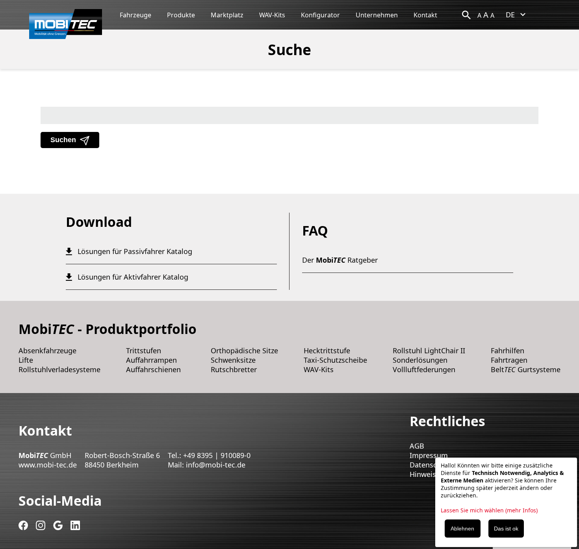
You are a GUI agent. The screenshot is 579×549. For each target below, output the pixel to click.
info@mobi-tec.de (215, 464)
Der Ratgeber (340, 260)
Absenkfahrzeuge (47, 350)
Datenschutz (430, 464)
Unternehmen (377, 15)
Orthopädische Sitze (244, 350)
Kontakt (425, 15)
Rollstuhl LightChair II (429, 350)
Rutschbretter (234, 369)
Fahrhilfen (507, 350)
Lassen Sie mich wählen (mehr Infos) (489, 510)
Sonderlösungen (420, 360)
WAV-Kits (272, 15)
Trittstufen (143, 350)
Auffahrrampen (151, 360)
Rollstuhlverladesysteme (59, 369)
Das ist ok (506, 528)
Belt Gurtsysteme (525, 369)
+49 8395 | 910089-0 (217, 455)
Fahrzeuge (135, 15)
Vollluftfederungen (424, 369)
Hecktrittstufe (327, 350)
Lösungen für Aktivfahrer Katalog (133, 277)
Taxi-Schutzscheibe (335, 360)
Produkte (181, 15)
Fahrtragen (509, 360)
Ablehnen (462, 528)
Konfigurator (320, 15)
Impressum (429, 455)
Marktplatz (227, 15)
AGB (417, 446)
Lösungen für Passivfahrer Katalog (135, 251)
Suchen (63, 140)
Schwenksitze (233, 360)
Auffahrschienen (153, 369)
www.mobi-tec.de (48, 464)
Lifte (26, 360)
